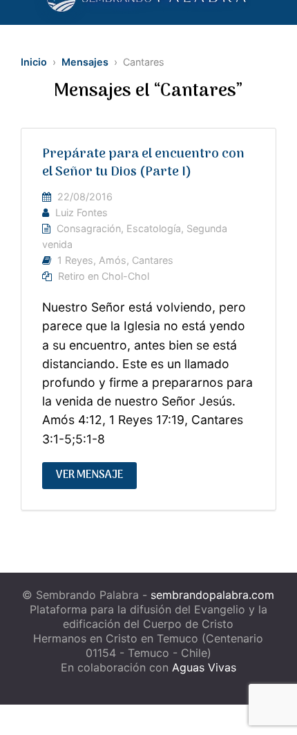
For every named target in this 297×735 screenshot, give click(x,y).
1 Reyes (75, 260)
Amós (112, 260)
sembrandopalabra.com (212, 595)
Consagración (89, 228)
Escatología (153, 228)
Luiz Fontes (81, 212)
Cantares (152, 260)
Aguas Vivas (204, 667)
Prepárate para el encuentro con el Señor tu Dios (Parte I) (143, 163)
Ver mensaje (89, 475)
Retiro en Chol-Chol (103, 276)
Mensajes (84, 62)
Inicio (34, 62)
